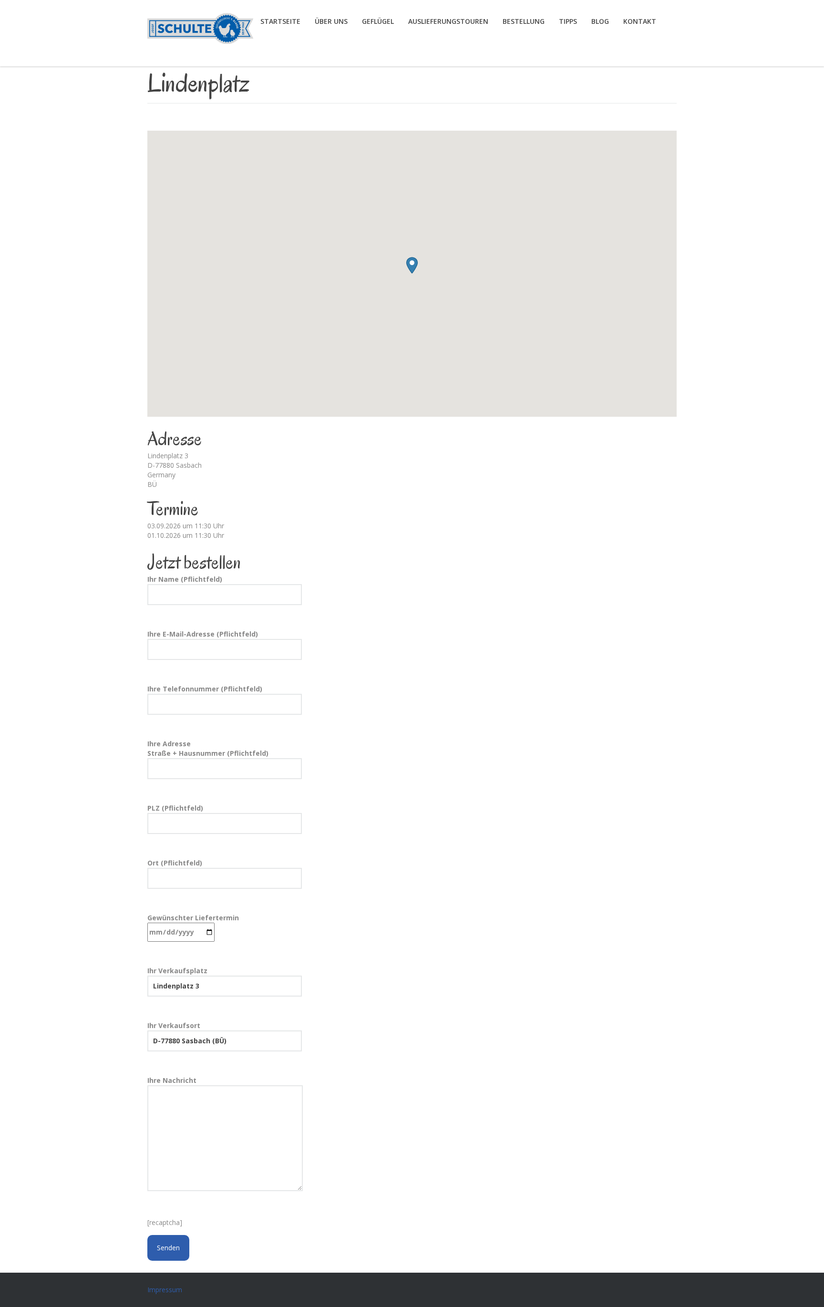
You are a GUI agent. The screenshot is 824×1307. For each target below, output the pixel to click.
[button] (412, 265)
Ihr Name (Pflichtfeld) (184, 579)
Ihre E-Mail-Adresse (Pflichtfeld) (202, 633)
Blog (600, 21)
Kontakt (639, 21)
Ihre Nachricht (171, 1080)
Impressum (164, 1289)
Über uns (331, 21)
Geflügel (378, 21)
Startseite (280, 21)
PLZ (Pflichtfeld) (175, 808)
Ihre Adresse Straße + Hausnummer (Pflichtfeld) (207, 748)
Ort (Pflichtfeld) (174, 862)
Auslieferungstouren (448, 21)
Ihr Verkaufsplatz (177, 970)
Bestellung (524, 21)
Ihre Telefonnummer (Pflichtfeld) (204, 688)
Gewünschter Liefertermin (193, 917)
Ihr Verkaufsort (173, 1025)
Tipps (568, 21)
